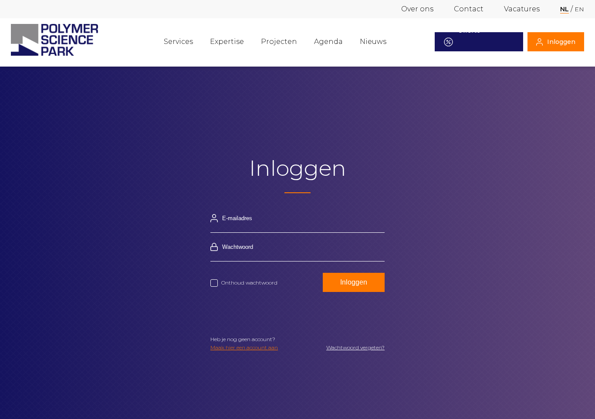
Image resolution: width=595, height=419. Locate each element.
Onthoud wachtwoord (249, 282)
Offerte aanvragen (474, 41)
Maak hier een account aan (244, 347)
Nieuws (373, 41)
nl (564, 9)
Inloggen (561, 42)
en (579, 9)
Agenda (328, 41)
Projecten (279, 41)
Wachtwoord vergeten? (355, 347)
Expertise (227, 41)
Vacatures (522, 9)
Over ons (417, 9)
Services (178, 41)
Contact (468, 9)
